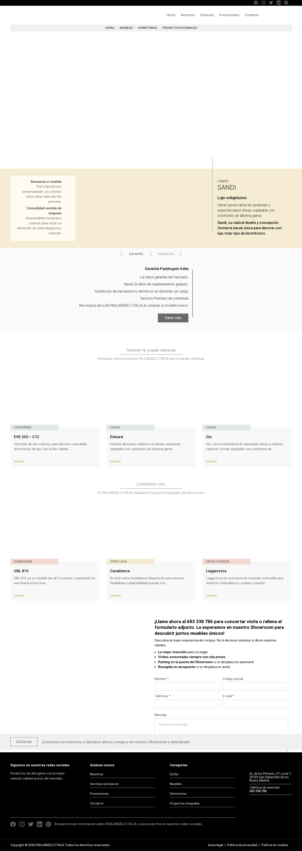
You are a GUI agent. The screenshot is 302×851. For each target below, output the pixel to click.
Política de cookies (275, 845)
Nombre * (162, 679)
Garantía (136, 254)
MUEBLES (126, 27)
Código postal (233, 679)
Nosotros (188, 15)
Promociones (229, 15)
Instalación (166, 254)
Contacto (252, 15)
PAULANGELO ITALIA (35, 15)
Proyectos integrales (185, 803)
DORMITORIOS (147, 27)
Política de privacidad (242, 845)
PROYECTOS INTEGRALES (179, 27)
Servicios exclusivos (104, 784)
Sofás (174, 774)
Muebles (176, 784)
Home (171, 15)
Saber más (173, 318)
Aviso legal (215, 845)
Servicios (207, 15)
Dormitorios (178, 793)
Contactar (24, 742)
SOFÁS (110, 27)
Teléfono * (162, 696)
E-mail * (228, 696)
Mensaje (161, 715)
